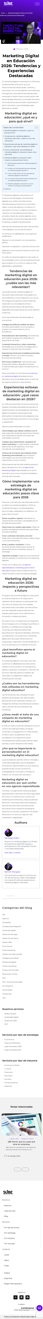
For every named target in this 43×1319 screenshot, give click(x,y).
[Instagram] (16, 1297)
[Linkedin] (22, 1297)
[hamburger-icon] (37, 3)
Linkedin (17, 853)
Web (10, 853)
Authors (8, 189)
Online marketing (9, 966)
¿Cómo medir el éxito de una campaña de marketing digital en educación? (21, 174)
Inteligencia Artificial (10, 958)
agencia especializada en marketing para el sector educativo (18, 568)
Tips (4, 998)
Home (3, 13)
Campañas (6, 922)
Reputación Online (10, 974)
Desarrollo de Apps (10, 934)
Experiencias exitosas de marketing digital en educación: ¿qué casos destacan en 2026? (21, 145)
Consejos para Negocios (11, 926)
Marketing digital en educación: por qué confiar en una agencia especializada (20, 184)
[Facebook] (28, 1297)
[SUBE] (11, 3)
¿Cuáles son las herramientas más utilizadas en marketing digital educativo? (22, 169)
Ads (3, 915)
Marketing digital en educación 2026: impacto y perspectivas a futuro (18, 159)
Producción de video (10, 970)
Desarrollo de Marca (10, 938)
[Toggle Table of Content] (35, 127)
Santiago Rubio (11, 838)
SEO (4, 978)
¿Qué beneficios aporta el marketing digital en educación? (22, 164)
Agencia (5, 918)
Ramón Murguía (12, 872)
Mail (6, 853)
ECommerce (7, 946)
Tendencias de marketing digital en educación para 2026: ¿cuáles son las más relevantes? (20, 138)
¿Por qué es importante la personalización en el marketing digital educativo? (22, 179)
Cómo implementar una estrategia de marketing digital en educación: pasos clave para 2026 (20, 152)
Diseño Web (7, 942)
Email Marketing (8, 950)
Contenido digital (9, 930)
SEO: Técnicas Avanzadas (12, 982)
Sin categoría (7, 986)
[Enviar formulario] (39, 1308)
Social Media (7, 990)
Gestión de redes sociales (12, 954)
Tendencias (6, 994)
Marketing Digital (9, 962)
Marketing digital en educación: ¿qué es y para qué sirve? (19, 132)
